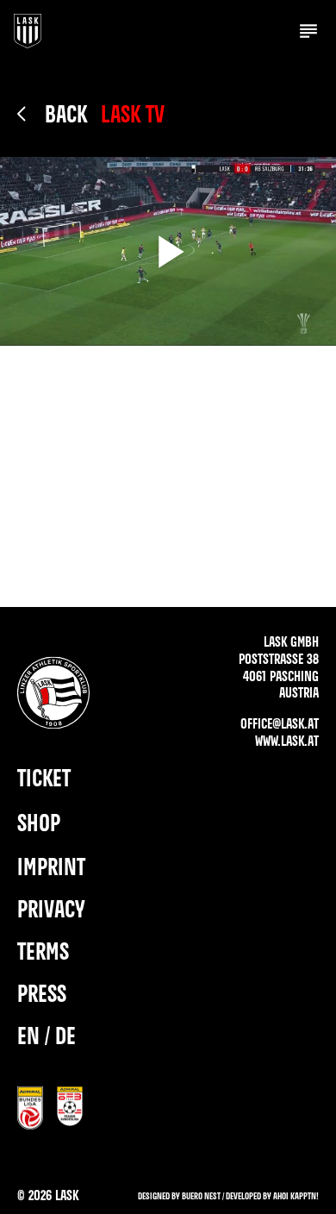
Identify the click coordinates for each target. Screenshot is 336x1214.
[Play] (168, 251)
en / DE (46, 1037)
